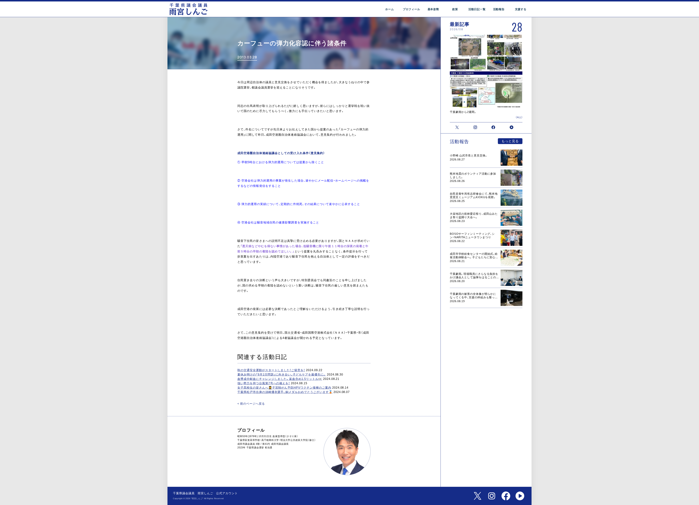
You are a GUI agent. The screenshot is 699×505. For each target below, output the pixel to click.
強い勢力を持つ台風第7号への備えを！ (263, 383)
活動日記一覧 (477, 9)
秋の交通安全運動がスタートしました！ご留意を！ (271, 370)
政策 (455, 9)
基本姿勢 (433, 9)
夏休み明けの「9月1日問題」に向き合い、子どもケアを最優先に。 (281, 374)
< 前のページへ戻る (251, 403)
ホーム (389, 9)
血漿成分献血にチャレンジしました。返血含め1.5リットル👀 (279, 378)
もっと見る (510, 141)
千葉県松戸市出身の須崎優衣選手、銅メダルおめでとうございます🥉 (285, 392)
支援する (520, 9)
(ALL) (519, 117)
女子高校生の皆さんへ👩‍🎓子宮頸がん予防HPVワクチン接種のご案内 (284, 387)
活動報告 (499, 9)
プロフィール (411, 9)
